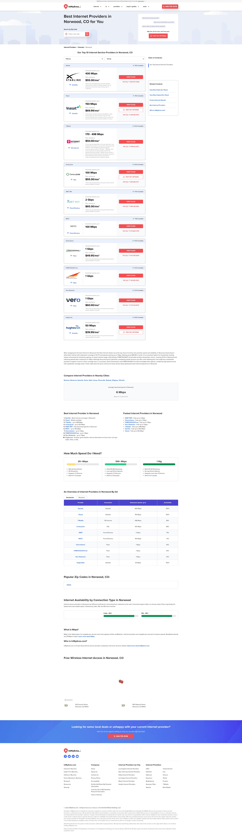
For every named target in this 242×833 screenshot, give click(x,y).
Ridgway (115, 380)
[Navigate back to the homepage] (72, 6)
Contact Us (94, 775)
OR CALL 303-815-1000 (131, 280)
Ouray (95, 380)
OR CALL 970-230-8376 (131, 305)
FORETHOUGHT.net (72, 433)
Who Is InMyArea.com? (157, 110)
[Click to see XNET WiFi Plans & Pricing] (73, 202)
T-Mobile (68, 422)
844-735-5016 (171, 6)
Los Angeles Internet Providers (129, 769)
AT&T (147, 769)
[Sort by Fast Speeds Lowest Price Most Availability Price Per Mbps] (125, 59)
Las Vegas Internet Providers (128, 778)
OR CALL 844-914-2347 (131, 146)
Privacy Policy (95, 778)
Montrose (73, 380)
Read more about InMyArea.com (138, 646)
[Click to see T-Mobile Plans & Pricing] (73, 142)
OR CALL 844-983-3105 (131, 115)
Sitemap (66, 787)
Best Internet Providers (157, 105)
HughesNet (80, 563)
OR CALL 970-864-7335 (131, 231)
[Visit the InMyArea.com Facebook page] (65, 756)
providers (117, 6)
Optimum (149, 775)
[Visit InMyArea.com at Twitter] (69, 756)
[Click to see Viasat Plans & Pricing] (73, 107)
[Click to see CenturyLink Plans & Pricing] (73, 175)
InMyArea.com (73, 808)
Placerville (101, 380)
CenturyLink (69, 425)
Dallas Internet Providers (127, 775)
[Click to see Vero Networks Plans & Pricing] (73, 300)
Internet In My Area (70, 769)
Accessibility (95, 781)
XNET (81, 533)
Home (93, 769)
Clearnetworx (69, 431)
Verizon (165, 775)
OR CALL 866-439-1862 (131, 206)
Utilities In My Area (70, 775)
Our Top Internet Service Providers (161, 65)
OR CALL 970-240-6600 (131, 255)
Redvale (108, 380)
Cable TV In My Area (70, 772)
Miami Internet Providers (127, 781)
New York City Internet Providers (129, 772)
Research (67, 781)
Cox (164, 772)
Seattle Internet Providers (127, 784)
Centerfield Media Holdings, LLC (110, 808)
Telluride (121, 380)
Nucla (86, 380)
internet (96, 6)
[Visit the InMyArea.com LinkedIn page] (73, 756)
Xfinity (165, 778)
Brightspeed (150, 781)
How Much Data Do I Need (159, 90)
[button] (120, 681)
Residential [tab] (70, 497)
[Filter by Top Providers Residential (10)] (84, 59)
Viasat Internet (167, 769)
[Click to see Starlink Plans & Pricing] (73, 77)
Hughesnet (69, 437)
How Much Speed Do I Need (159, 95)
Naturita (80, 380)
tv (106, 6)
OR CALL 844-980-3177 (131, 182)
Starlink (68, 418)
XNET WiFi (69, 427)
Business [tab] (82, 497)
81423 (69, 585)
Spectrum (149, 778)
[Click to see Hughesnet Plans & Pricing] (73, 327)
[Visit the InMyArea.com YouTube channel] (77, 756)
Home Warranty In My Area (72, 778)
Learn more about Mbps (86, 636)
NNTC (67, 429)
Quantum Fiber (151, 784)
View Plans (130, 77)
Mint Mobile (167, 787)
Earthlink (149, 772)
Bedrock (67, 380)
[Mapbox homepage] (68, 700)
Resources (67, 784)
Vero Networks (70, 435)
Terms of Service (96, 795)
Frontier (165, 781)
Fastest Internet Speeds (158, 100)
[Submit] (87, 34)
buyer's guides (132, 6)
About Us (94, 772)
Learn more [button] (141, 1)
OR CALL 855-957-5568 (131, 82)
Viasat (67, 420)
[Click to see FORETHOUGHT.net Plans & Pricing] (73, 276)
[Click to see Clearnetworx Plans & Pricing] (73, 251)
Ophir (90, 380)
